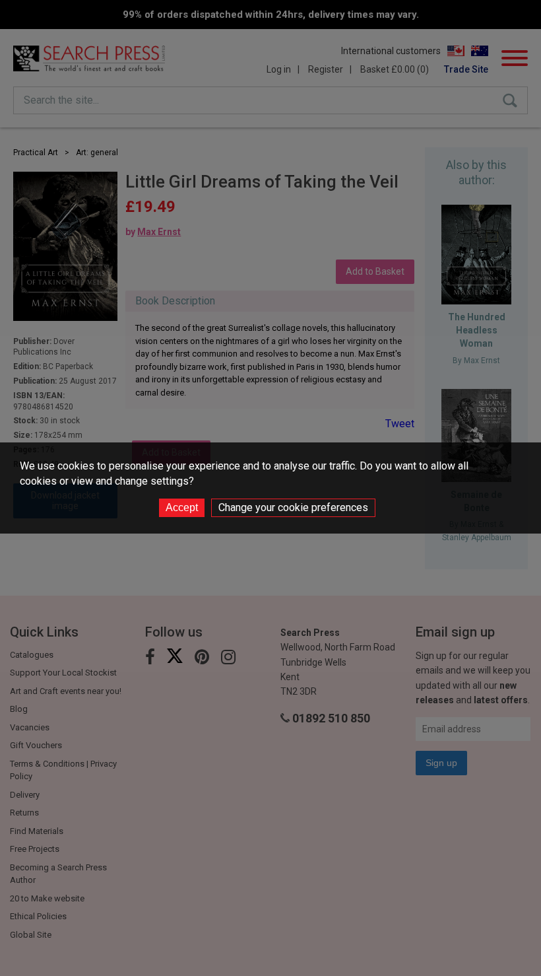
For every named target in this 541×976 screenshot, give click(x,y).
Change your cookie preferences (293, 507)
